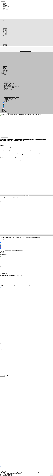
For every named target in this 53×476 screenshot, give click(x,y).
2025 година (5, 44)
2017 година (5, 35)
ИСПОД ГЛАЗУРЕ (4, 16)
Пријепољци (3, 11)
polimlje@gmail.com (9, 474)
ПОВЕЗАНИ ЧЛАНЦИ (1, 254)
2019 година (5, 37)
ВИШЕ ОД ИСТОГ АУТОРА (5, 254)
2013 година (5, 31)
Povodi (1, 283)
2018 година (5, 36)
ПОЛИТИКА (5, 5)
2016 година (5, 34)
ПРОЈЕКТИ (3, 73)
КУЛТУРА (4, 7)
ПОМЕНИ (2, 109)
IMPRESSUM (4, 22)
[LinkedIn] (28, 106)
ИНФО (4, 4)
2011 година (5, 29)
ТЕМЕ (2, 2)
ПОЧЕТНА (3, 1)
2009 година (5, 27)
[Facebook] (28, 102)
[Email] (28, 103)
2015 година (5, 33)
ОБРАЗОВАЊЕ (5, 9)
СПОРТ (4, 8)
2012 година (5, 30)
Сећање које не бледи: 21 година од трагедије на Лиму (13, 250)
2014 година (5, 32)
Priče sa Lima (5, 10)
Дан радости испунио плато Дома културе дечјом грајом (11, 275)
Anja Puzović (2, 143)
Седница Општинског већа (10, 249)
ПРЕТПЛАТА (3, 110)
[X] (28, 104)
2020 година (5, 38)
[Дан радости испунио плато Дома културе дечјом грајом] (4, 272)
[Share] (28, 108)
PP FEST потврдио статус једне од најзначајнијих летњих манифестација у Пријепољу (16, 285)
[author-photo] (2, 251)
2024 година (5, 43)
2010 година (5, 28)
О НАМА (3, 19)
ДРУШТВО (4, 3)
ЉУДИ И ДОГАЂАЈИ (6, 6)
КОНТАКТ (3, 21)
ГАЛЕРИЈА (3, 20)
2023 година (5, 42)
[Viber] (28, 107)
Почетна (1, 114)
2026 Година (5, 45)
